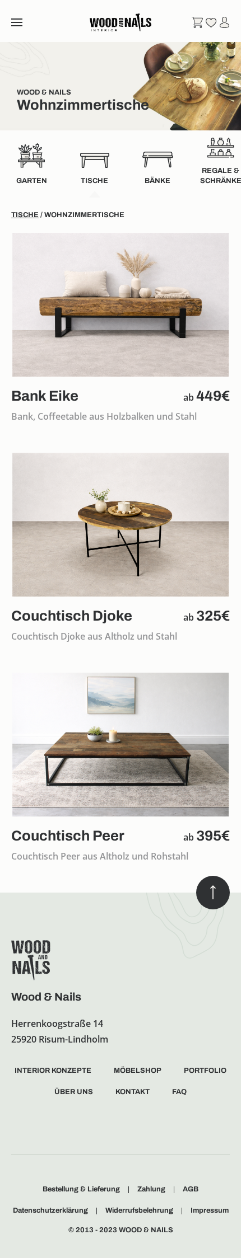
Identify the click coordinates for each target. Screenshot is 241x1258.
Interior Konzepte (53, 1070)
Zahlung (151, 1189)
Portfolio (205, 1070)
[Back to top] (213, 892)
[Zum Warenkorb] (197, 22)
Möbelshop (137, 1070)
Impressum (210, 1210)
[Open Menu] (16, 22)
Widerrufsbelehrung (139, 1210)
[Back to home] (120, 22)
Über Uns (73, 1092)
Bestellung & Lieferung (81, 1189)
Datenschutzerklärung (50, 1210)
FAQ (179, 1092)
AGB (190, 1189)
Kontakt (132, 1092)
